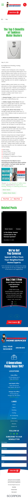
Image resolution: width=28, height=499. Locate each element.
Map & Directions (14, 380)
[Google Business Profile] (17, 434)
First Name (4, 442)
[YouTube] (14, 434)
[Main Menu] (2, 4)
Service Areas (14, 421)
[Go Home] (2, 19)
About (14, 407)
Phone (3, 455)
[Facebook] (11, 434)
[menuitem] (14, 487)
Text (15, 301)
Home (14, 404)
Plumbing (14, 410)
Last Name (4, 448)
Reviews (14, 423)
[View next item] (17, 316)
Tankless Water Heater (9, 193)
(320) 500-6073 (20, 348)
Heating (14, 413)
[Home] (13, 4)
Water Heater (6, 189)
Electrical (14, 418)
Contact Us (14, 426)
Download (15, 306)
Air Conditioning (14, 415)
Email (15, 304)
